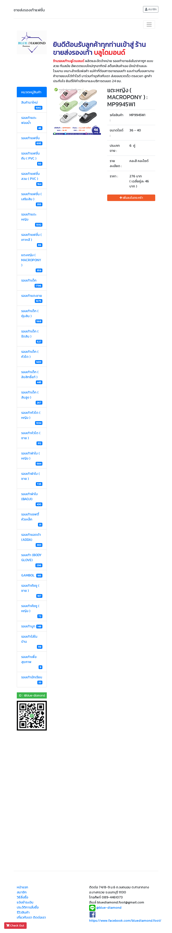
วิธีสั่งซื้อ (22, 897)
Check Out (17, 925)
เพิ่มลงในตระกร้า (132, 198)
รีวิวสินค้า (23, 912)
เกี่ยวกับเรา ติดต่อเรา (31, 917)
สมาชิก (151, 9)
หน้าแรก (22, 887)
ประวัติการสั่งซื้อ (28, 907)
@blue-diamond (108, 907)
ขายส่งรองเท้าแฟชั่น (29, 10)
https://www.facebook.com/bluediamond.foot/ (125, 920)
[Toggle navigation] (149, 24)
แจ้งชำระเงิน (25, 902)
